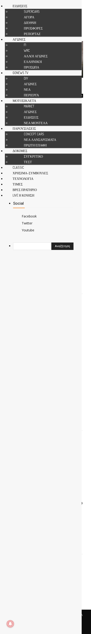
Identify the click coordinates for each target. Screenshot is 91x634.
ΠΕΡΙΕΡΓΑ (31, 95)
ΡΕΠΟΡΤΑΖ (32, 34)
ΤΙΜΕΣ (18, 184)
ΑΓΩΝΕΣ (19, 39)
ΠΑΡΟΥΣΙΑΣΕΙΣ (24, 128)
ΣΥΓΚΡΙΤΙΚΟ (33, 156)
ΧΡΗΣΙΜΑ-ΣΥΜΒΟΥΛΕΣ (30, 173)
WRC (27, 50)
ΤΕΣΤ (28, 162)
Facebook (29, 216)
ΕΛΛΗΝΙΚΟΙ (33, 62)
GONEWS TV (20, 73)
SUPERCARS (32, 11)
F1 (25, 45)
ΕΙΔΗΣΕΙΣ (20, 6)
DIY (26, 78)
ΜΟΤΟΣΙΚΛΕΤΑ (24, 101)
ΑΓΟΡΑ (29, 17)
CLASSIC (18, 167)
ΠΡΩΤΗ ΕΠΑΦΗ (35, 145)
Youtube (28, 230)
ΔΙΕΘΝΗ (30, 23)
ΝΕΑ (27, 89)
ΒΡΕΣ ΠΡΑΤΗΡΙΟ (25, 190)
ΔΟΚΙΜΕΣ (20, 151)
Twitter (27, 223)
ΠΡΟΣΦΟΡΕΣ (33, 28)
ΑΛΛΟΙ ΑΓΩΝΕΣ (36, 56)
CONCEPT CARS (34, 134)
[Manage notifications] (10, 624)
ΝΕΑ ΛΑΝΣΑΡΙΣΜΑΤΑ (40, 140)
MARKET (29, 106)
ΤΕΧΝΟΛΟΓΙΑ (23, 179)
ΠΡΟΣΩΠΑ (31, 67)
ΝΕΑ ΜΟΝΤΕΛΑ (36, 123)
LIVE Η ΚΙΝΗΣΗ (23, 195)
